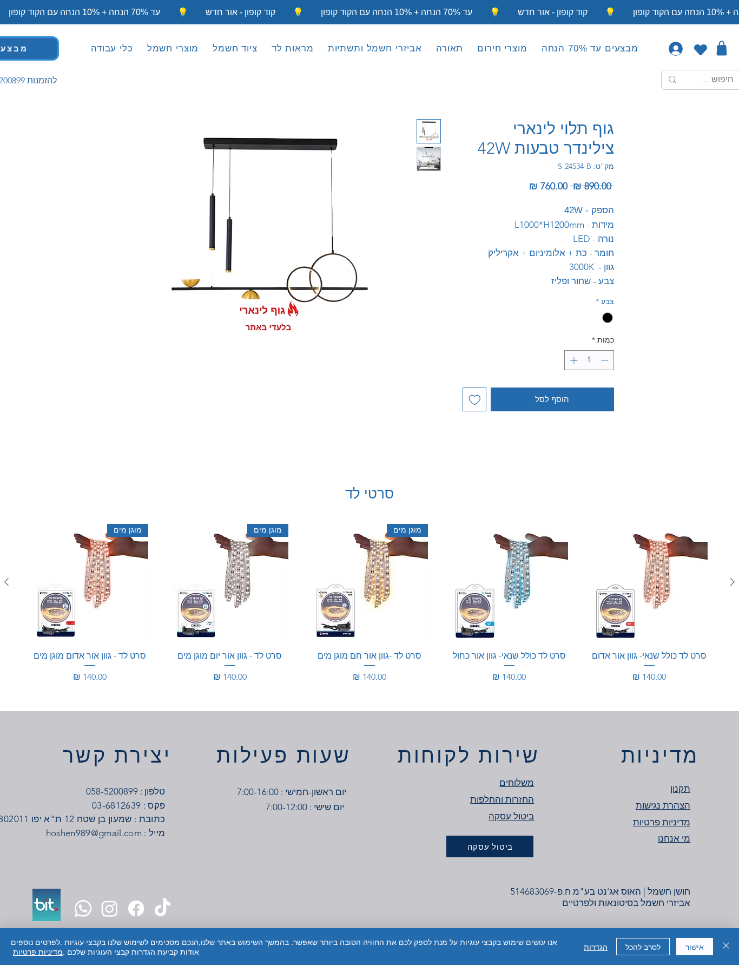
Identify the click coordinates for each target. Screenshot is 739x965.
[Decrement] (605, 360)
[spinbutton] (589, 360)
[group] (369, 609)
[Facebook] (136, 908)
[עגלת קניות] (721, 48)
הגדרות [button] (596, 946)
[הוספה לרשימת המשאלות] (475, 400)
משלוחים (516, 782)
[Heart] (700, 50)
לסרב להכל (643, 946)
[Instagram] (109, 908)
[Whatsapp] (83, 908)
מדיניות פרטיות (38, 951)
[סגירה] (726, 946)
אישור (694, 946)
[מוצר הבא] (6, 581)
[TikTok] (162, 908)
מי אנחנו (674, 838)
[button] (449, 49)
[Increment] (572, 360)
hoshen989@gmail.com (94, 833)
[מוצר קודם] (732, 581)
